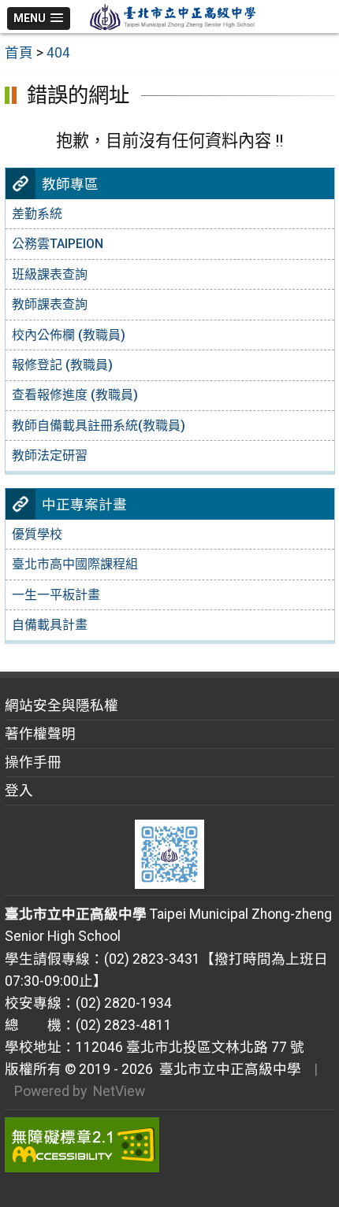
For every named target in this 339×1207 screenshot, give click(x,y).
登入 (19, 790)
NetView (119, 1091)
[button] (39, 18)
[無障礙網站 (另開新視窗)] (170, 1144)
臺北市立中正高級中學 (227, 1069)
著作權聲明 (40, 734)
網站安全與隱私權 (61, 705)
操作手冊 (33, 762)
